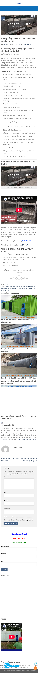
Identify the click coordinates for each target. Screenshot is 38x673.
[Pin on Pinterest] (23, 278)
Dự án (5, 44)
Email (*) (3, 553)
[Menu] (19, 8)
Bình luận (7, 477)
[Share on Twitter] (17, 278)
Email (6, 500)
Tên (5, 492)
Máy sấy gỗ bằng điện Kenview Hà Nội (15, 288)
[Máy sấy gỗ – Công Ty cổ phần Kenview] (19, 3)
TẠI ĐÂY (25, 245)
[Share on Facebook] (14, 278)
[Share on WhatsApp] (11, 278)
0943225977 (15, 666)
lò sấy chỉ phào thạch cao (11, 286)
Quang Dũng (27, 44)
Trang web (7, 508)
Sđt (2, 561)
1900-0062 (4, 439)
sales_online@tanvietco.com (27, 439)
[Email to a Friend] (20, 278)
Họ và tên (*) (5, 546)
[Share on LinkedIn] (27, 278)
